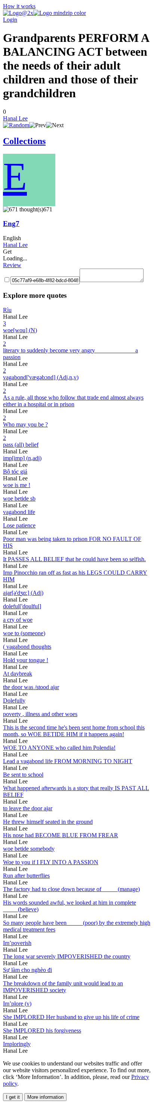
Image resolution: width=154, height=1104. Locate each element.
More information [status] (45, 1097)
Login (10, 19)
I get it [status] (13, 1097)
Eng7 (11, 223)
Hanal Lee (15, 118)
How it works (19, 6)
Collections (24, 141)
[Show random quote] (16, 125)
